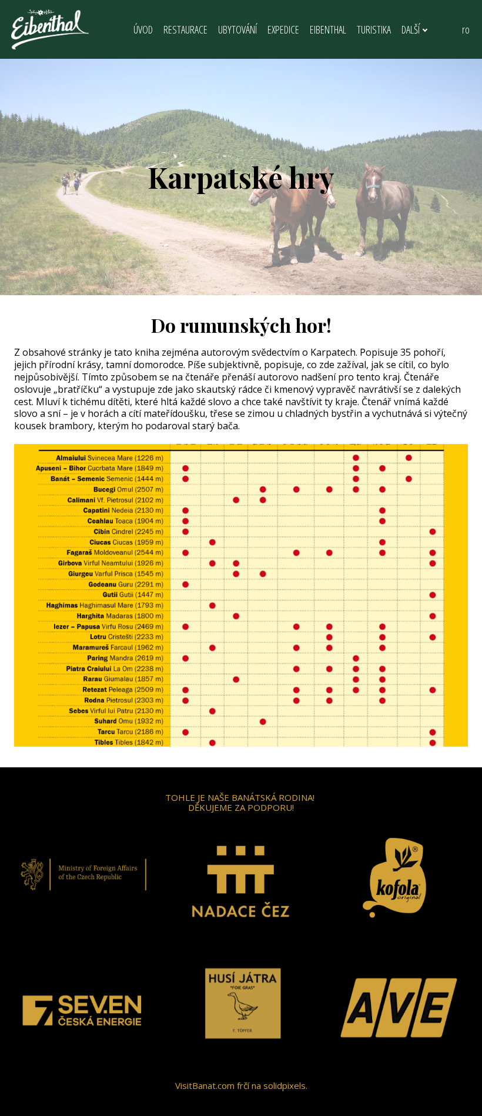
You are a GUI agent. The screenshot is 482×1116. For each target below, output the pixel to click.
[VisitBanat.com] (50, 29)
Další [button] (410, 29)
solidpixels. (285, 1085)
